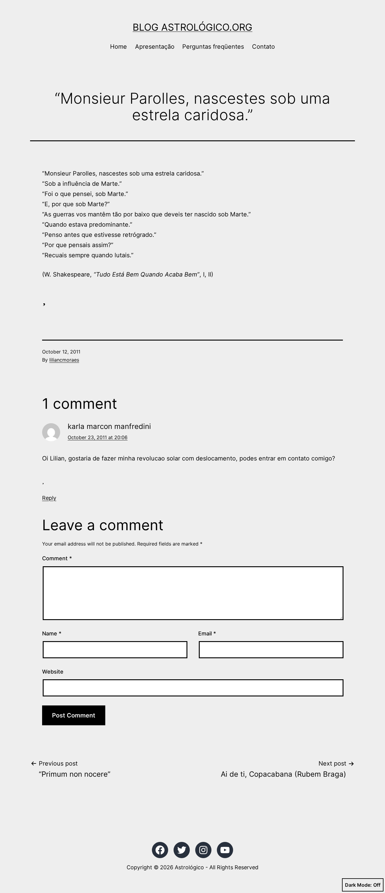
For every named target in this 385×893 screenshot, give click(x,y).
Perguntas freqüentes (213, 46)
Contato (263, 46)
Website (52, 671)
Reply (49, 498)
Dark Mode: (358, 885)
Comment (57, 558)
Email (207, 633)
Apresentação (154, 46)
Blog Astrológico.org (192, 27)
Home (118, 46)
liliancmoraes (64, 360)
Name (51, 633)
